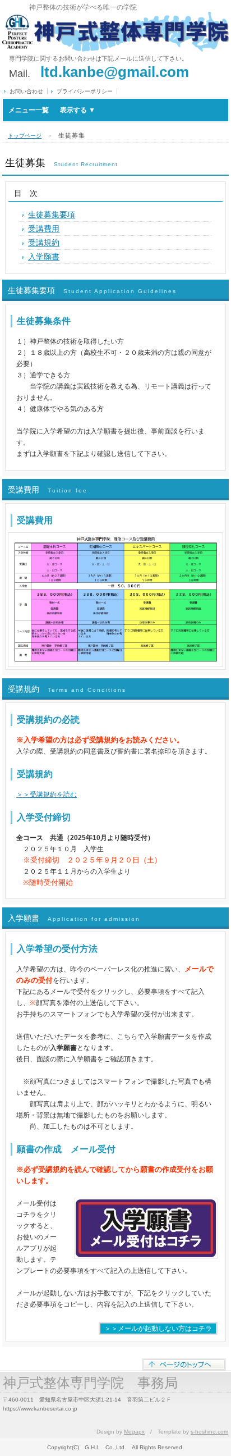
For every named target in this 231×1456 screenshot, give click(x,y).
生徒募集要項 (51, 214)
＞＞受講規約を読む (46, 794)
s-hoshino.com (209, 1431)
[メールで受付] (146, 1203)
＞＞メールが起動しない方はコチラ (158, 1328)
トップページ (24, 136)
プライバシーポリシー (85, 91)
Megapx (134, 1431)
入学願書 (43, 256)
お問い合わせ (26, 91)
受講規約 (43, 242)
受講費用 (43, 228)
